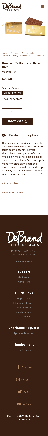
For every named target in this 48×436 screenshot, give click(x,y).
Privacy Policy (24, 307)
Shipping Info (24, 298)
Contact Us (24, 281)
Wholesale (24, 316)
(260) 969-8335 (24, 261)
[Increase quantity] (18, 112)
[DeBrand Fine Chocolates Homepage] (11, 7)
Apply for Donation (24, 333)
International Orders (24, 303)
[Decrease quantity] (5, 112)
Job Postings (24, 350)
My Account (24, 277)
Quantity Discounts (24, 311)
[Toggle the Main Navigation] (43, 6)
